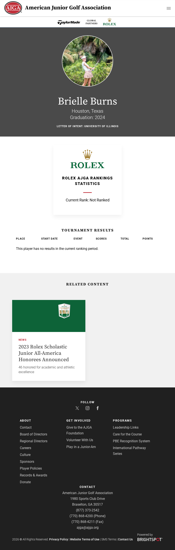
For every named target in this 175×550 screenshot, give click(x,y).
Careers (25, 448)
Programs (122, 420)
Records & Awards (33, 475)
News (22, 339)
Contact (26, 427)
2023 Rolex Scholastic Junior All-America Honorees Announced (44, 353)
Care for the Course (127, 434)
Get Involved (78, 420)
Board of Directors (33, 434)
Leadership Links (126, 427)
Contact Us (125, 539)
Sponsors (27, 462)
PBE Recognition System (131, 441)
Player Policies (31, 468)
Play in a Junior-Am (81, 447)
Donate (25, 482)
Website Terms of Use (84, 539)
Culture (25, 455)
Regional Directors (33, 441)
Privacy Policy (58, 539)
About (25, 420)
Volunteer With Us (79, 440)
